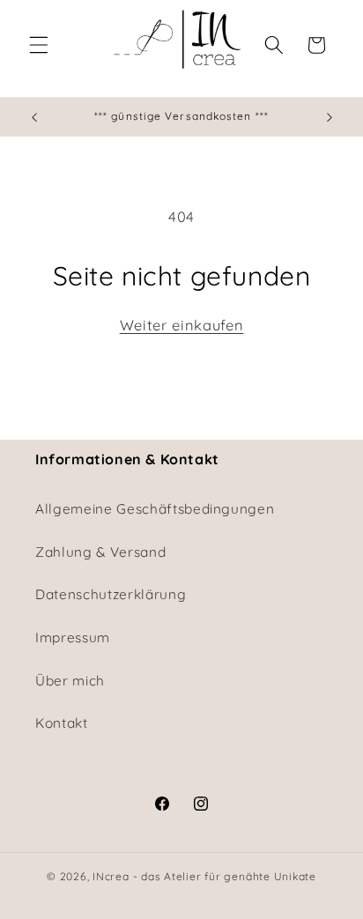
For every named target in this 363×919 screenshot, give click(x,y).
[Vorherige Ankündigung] (34, 117)
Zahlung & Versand (100, 552)
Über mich (70, 680)
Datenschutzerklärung (110, 594)
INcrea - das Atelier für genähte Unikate (204, 876)
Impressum (72, 637)
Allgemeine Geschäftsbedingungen (154, 508)
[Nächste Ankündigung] (329, 117)
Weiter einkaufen (182, 324)
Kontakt (61, 723)
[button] (39, 45)
